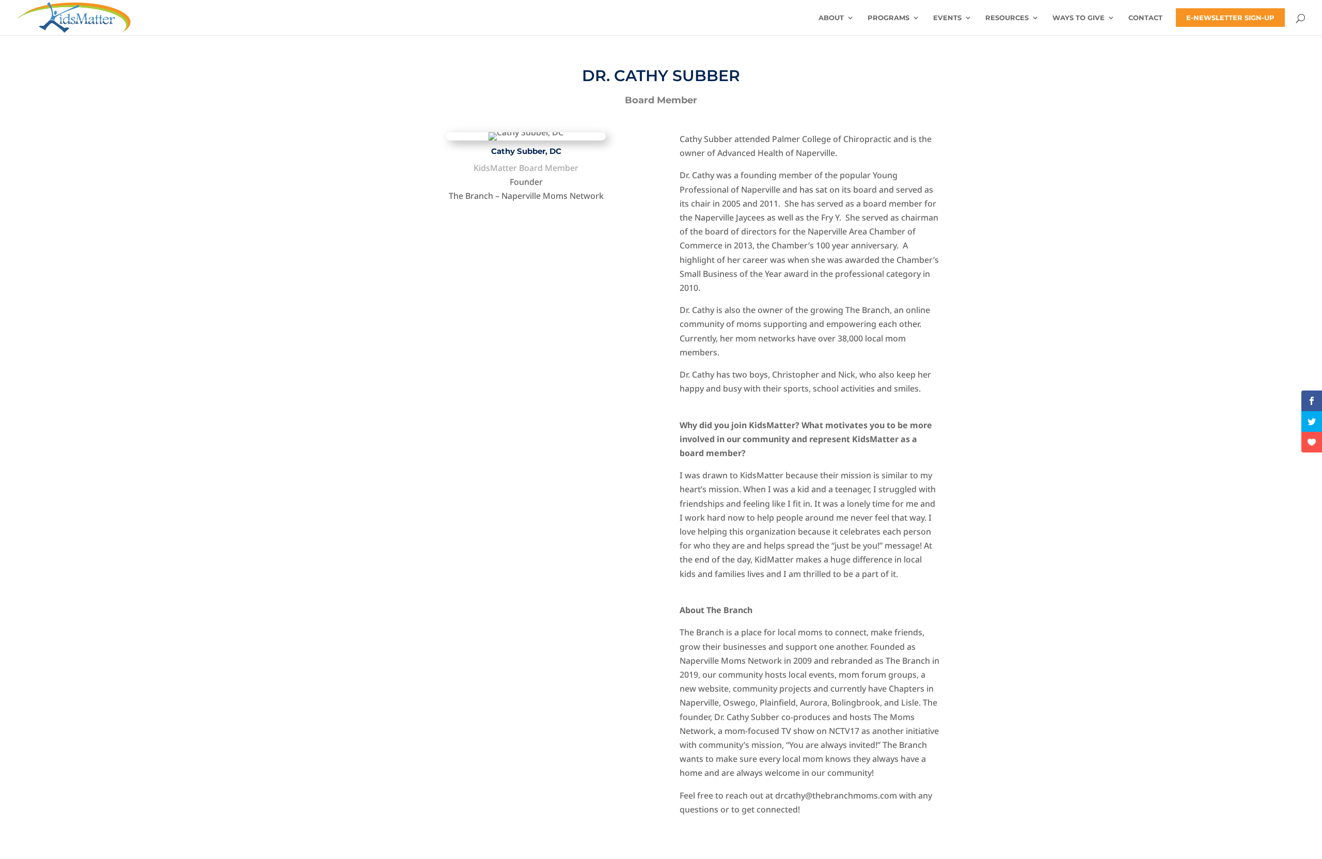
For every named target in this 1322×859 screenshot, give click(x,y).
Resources (1007, 18)
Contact (1145, 18)
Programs (888, 18)
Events (947, 18)
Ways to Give (1078, 18)
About (831, 18)
